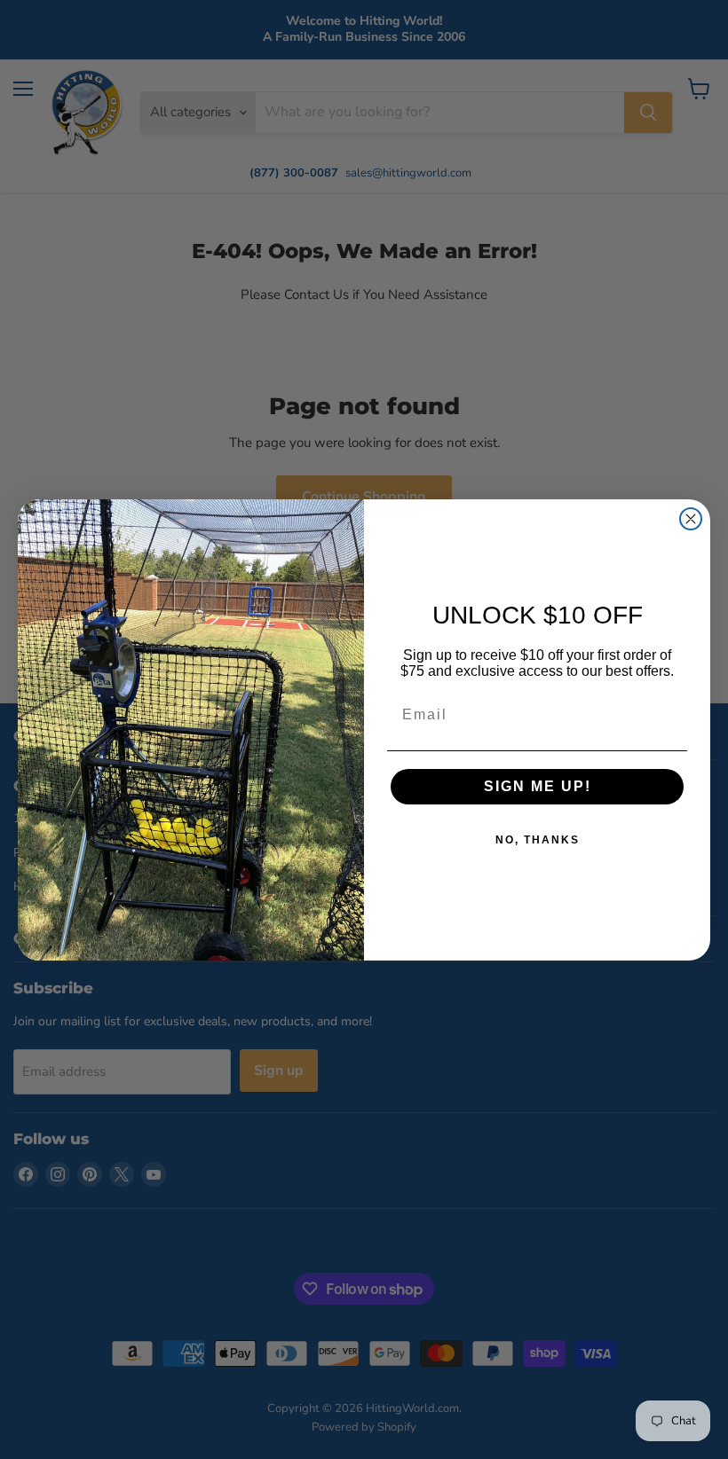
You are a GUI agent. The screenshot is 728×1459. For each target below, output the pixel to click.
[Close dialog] (690, 518)
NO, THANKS (537, 840)
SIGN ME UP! (537, 786)
